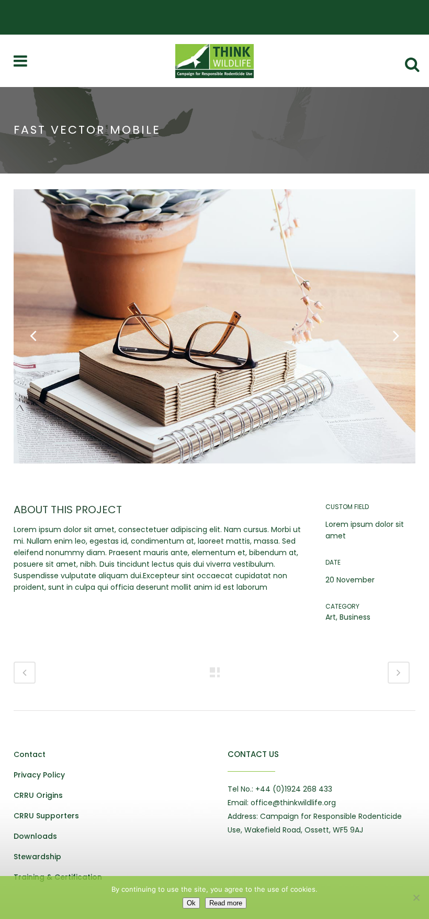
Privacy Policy (39, 775)
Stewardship (37, 856)
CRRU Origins (38, 795)
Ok (191, 903)
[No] (416, 897)
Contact (30, 754)
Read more (225, 903)
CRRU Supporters (46, 815)
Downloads (35, 836)
